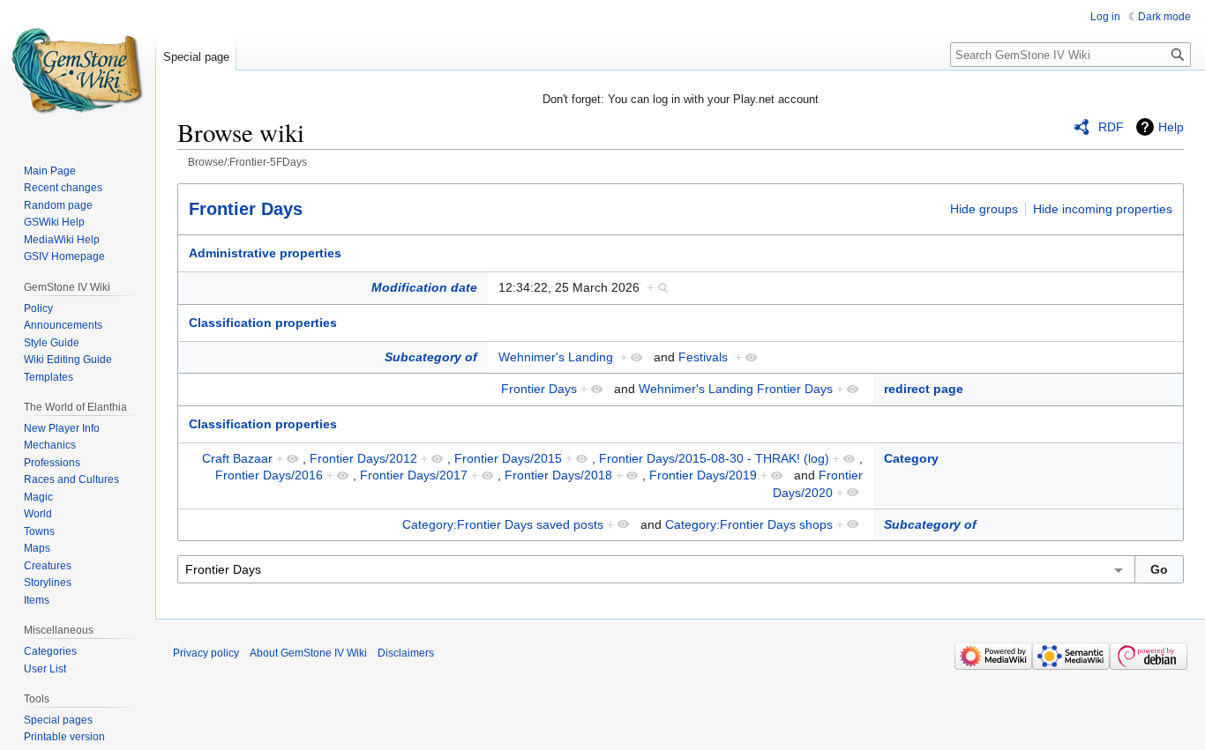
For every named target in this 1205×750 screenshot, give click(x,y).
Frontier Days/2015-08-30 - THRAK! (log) (714, 458)
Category (911, 458)
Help (1171, 127)
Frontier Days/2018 (558, 475)
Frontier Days (246, 209)
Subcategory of (431, 357)
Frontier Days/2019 (703, 475)
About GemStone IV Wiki (308, 653)
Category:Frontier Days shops (749, 524)
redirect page (923, 389)
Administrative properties (265, 253)
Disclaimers (406, 653)
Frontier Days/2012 (363, 458)
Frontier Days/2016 (269, 475)
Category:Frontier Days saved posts (502, 524)
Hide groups (984, 209)
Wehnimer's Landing (555, 357)
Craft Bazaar (237, 458)
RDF (1111, 127)
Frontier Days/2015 (508, 458)
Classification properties (263, 323)
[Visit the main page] (77, 70)
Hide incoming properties (1102, 209)
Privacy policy (206, 653)
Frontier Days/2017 (414, 475)
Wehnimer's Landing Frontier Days (736, 389)
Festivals (703, 357)
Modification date (424, 287)
